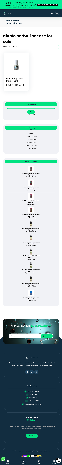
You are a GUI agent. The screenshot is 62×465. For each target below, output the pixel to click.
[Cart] (52, 13)
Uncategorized (31, 148)
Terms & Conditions (33, 391)
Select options (17, 92)
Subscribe (48, 336)
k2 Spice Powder (32, 139)
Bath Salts (32, 133)
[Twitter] (32, 372)
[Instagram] (36, 372)
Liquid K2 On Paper (32, 145)
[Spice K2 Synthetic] (9, 13)
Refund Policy (33, 398)
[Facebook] (27, 372)
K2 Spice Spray (31, 142)
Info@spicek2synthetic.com (33, 404)
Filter (31, 112)
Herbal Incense (32, 136)
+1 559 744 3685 (33, 401)
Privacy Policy (33, 395)
